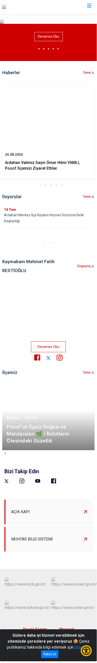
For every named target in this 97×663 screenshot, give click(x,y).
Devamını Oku (48, 36)
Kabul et (49, 654)
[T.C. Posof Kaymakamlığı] (23, 7)
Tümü (87, 72)
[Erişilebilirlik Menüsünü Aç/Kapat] (86, 650)
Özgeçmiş (84, 266)
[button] (35, 185)
